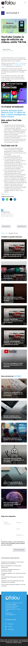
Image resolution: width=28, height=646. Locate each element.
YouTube (6, 194)
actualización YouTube (6, 213)
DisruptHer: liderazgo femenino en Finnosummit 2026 (10, 570)
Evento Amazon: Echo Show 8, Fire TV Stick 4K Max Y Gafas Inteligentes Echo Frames (13, 113)
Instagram (11, 629)
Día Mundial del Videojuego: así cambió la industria (12, 577)
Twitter (10, 626)
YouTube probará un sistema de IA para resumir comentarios (13, 276)
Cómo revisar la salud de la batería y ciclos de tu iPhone (13, 482)
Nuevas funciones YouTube (7, 214)
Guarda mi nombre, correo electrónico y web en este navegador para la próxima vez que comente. (13, 543)
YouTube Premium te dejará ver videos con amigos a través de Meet (14, 298)
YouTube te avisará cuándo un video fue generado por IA (14, 255)
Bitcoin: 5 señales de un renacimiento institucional (12, 416)
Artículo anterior (6, 226)
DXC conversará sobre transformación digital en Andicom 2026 (12, 504)
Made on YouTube (20, 63)
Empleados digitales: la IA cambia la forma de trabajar (13, 438)
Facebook (10, 624)
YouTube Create (4, 216)
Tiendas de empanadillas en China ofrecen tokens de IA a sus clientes (13, 394)
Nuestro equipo (17, 642)
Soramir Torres (6, 49)
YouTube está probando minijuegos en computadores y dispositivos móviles (13, 343)
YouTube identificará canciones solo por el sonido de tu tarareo (13, 321)
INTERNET (12, 13)
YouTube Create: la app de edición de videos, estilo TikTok (13, 39)
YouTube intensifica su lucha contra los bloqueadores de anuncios (13, 365)
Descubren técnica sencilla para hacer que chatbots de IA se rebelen (14, 460)
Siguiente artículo (22, 226)
